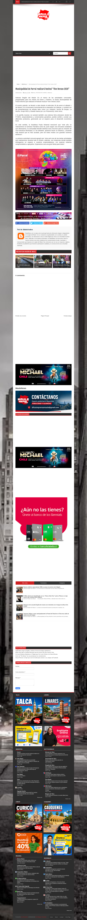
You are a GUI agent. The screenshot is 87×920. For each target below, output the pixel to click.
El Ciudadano (48, 903)
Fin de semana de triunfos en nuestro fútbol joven (56, 795)
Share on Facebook (24, 223)
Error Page (68, 917)
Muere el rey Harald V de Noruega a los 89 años (28, 887)
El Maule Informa (21, 878)
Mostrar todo (39, 797)
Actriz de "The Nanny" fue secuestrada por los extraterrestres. (30, 656)
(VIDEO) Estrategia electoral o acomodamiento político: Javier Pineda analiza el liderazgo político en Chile (56, 906)
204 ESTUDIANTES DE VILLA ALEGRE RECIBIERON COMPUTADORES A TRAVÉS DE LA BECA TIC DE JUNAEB (28, 761)
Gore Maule (48, 779)
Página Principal (45, 316)
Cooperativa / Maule (22, 872)
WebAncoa (49, 92)
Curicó (19, 752)
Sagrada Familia (21, 791)
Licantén (19, 787)
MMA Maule (48, 786)
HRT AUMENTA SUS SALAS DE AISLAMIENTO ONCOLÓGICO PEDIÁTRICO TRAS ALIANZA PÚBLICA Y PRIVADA (56, 768)
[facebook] (53, 2)
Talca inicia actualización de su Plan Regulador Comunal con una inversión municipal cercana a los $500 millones (28, 782)
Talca (18, 779)
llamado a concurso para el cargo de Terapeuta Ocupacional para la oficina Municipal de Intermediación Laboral (28, 769)
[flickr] (60, 2)
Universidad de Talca (50, 758)
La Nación (48, 861)
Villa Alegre (20, 758)
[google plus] (70, 2)
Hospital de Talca (49, 765)
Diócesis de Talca (49, 752)
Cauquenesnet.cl (21, 898)
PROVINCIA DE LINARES (41, 92)
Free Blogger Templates (40, 917)
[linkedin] (66, 2)
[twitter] (56, 2)
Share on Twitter (38, 223)
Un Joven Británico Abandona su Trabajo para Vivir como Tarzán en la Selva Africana (36, 654)
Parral (34, 92)
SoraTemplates (24, 917)
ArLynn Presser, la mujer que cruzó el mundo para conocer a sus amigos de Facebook (36, 657)
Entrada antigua (68, 316)
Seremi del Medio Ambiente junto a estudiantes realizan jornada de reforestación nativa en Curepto (56, 789)
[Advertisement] (43, 37)
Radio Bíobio (48, 874)
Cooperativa (48, 867)
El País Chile (48, 887)
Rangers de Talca (49, 794)
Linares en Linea (21, 865)
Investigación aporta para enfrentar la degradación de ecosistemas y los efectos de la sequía (28, 881)
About (56, 917)
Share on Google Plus (52, 223)
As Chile (47, 895)
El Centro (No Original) (23, 886)
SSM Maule (48, 773)
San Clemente (20, 766)
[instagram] (63, 2)
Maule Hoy (20, 891)
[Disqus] (43, 340)
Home (51, 917)
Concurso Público (21, 775)
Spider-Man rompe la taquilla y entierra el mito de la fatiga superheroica (32, 650)
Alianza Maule (20, 859)
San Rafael (20, 774)
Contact (61, 917)
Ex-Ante (47, 880)
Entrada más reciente (20, 316)
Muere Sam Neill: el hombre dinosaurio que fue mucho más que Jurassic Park (34, 652)
